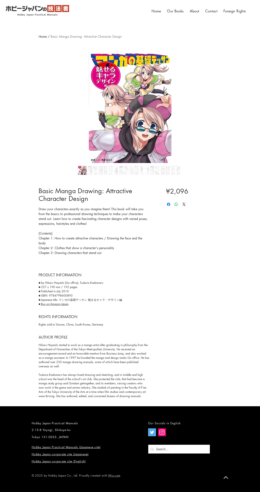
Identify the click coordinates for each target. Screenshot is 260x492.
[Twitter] (152, 432)
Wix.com (114, 475)
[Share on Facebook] (168, 204)
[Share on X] (184, 204)
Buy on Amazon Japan (54, 304)
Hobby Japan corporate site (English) (59, 461)
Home (43, 36)
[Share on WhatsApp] (176, 204)
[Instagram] (162, 432)
